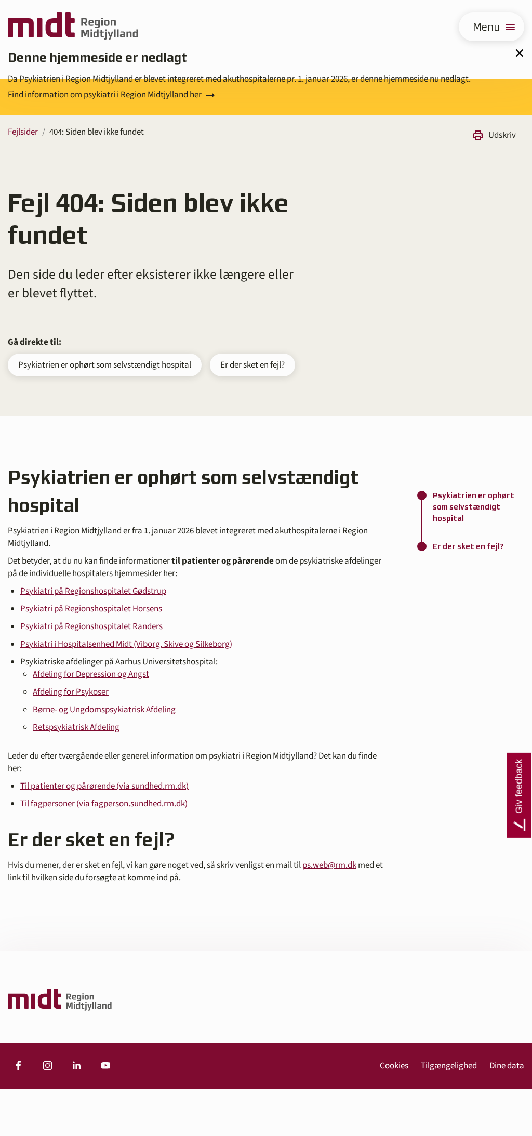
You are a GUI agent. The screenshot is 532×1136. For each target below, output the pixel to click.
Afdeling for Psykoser (71, 692)
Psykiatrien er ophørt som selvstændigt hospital (104, 365)
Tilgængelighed (449, 1066)
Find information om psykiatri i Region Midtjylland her (105, 94)
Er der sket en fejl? (252, 365)
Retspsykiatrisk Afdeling (76, 727)
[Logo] (73, 26)
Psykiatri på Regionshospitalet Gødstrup (93, 591)
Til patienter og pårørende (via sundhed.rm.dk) (104, 786)
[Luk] (519, 53)
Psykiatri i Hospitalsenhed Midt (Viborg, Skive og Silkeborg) (126, 644)
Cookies (394, 1066)
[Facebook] (18, 1065)
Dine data (506, 1066)
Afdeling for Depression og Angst (91, 674)
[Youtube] (105, 1065)
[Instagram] (47, 1065)
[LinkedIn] (76, 1065)
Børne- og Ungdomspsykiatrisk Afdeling (104, 709)
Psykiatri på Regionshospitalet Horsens (91, 609)
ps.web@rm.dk (329, 865)
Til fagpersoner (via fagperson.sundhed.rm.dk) (104, 804)
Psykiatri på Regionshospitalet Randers (91, 626)
